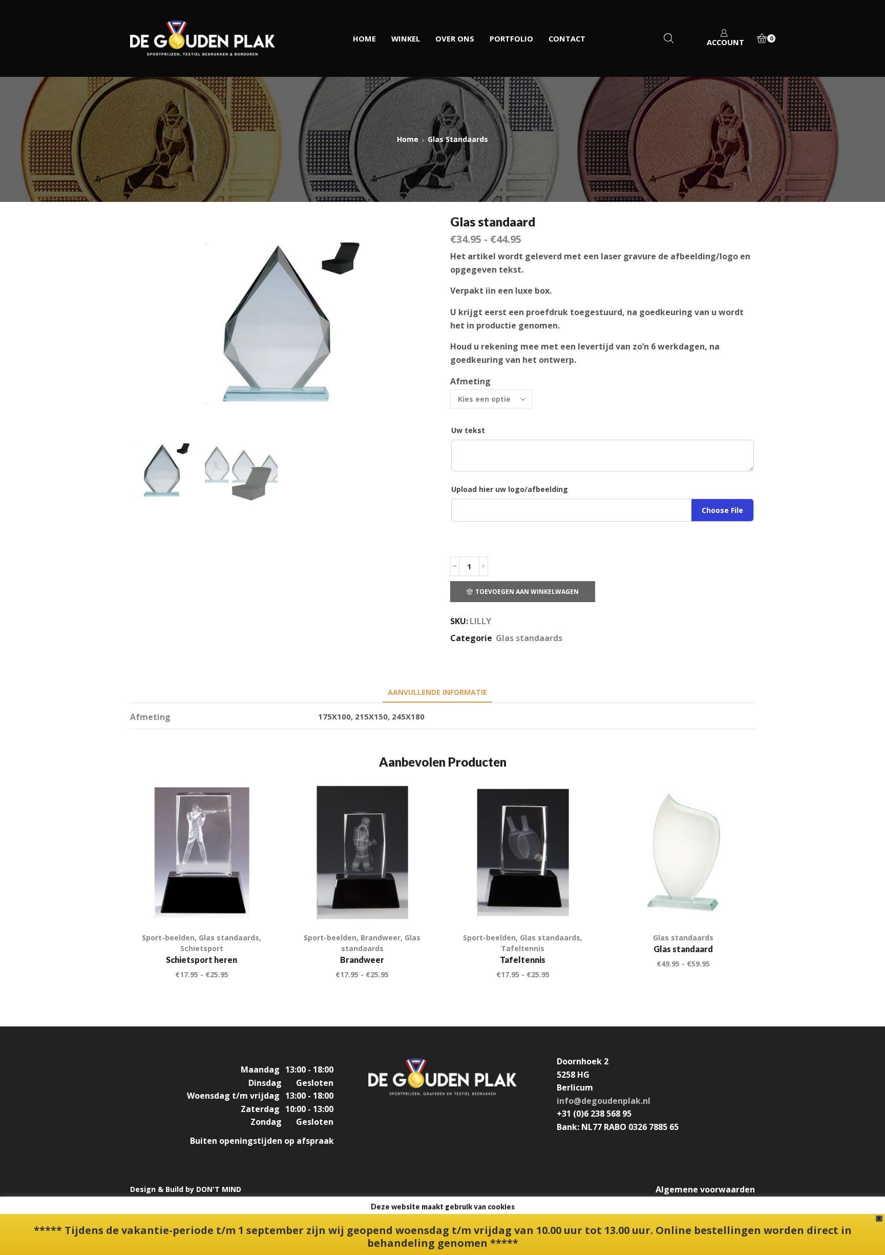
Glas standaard (683, 949)
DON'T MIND (218, 1189)
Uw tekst (468, 430)
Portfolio (511, 38)
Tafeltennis (522, 948)
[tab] (437, 692)
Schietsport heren (201, 959)
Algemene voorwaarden (705, 1189)
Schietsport (201, 948)
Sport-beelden (168, 937)
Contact (567, 38)
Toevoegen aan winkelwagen (527, 591)
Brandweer (381, 937)
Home (364, 38)
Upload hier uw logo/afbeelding (509, 489)
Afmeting (470, 381)
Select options (735, 902)
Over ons (454, 38)
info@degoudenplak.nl (603, 1100)
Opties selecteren (253, 902)
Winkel (405, 38)
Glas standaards (458, 139)
